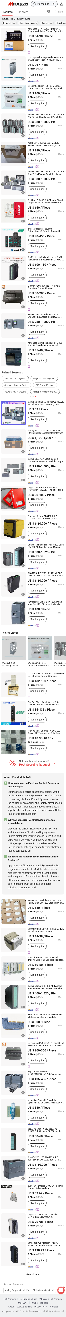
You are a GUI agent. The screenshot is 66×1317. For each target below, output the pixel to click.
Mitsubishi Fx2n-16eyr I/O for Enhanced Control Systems (46, 674)
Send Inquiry (37, 46)
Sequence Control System (16, 385)
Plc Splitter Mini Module (44, 1290)
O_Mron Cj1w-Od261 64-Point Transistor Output (44, 287)
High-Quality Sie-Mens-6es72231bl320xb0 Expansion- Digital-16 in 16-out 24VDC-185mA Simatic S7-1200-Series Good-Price (45, 1073)
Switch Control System (15, 378)
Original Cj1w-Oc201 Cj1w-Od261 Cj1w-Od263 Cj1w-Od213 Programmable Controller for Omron (46, 1215)
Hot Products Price (28, 1299)
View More (32, 1274)
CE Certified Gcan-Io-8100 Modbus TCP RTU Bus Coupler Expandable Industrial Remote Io (46, 87)
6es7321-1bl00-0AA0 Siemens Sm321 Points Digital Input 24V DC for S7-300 (46, 258)
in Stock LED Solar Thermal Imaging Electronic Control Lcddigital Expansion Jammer (45, 958)
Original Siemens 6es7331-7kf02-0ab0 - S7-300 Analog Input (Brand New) (46, 546)
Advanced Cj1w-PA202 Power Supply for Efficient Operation (45, 30)
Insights (44, 1302)
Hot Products (10, 1299)
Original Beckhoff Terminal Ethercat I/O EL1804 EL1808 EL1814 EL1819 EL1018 (45, 488)
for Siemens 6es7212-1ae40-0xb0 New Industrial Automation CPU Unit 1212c (46, 1044)
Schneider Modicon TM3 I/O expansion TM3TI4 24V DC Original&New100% (44, 1244)
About (11, 1306)
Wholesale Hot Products (50, 1299)
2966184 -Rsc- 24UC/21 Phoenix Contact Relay (45, 1187)
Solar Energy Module (28, 23)
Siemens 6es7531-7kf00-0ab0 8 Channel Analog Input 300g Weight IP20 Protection (44, 315)
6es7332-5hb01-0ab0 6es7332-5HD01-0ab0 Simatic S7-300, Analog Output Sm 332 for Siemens (45, 1130)
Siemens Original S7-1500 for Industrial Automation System (46, 403)
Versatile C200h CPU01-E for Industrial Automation (46, 930)
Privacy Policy (41, 1306)
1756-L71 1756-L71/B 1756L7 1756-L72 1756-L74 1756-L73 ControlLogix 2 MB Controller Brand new (46, 574)
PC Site (34, 1302)
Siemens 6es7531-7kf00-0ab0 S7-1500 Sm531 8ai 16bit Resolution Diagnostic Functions (46, 173)
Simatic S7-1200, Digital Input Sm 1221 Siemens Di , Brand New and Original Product (45, 603)
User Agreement (24, 1306)
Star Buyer (23, 1302)
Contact (54, 1306)
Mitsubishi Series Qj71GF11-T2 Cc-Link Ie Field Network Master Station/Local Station (46, 1101)
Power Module (9, 23)
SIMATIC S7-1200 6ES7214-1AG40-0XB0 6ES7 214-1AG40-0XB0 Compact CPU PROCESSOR (43, 1158)
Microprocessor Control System (46, 391)
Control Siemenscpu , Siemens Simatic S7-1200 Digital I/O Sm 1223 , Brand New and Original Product (45, 144)
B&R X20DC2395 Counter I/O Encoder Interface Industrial (46, 1016)
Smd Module (47, 23)
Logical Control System (44, 378)
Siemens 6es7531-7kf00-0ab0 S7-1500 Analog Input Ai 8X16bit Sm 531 (46, 115)
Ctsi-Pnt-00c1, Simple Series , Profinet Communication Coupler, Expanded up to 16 (44, 703)
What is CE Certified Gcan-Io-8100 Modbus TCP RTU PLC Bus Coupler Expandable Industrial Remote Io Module (38, 664)
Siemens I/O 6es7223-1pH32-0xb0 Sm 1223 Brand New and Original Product (46, 901)
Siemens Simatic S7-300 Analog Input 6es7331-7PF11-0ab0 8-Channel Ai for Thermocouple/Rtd (46, 987)
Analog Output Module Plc (16, 1290)
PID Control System (45, 385)
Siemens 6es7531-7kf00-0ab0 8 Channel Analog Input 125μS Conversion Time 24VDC (45, 460)
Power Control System (15, 391)
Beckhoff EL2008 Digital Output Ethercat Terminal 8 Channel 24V (45, 201)
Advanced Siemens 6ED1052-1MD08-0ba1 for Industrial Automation (45, 344)
